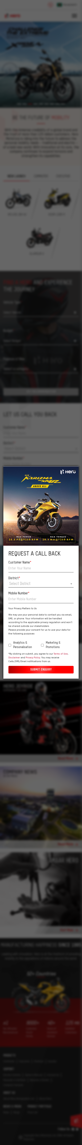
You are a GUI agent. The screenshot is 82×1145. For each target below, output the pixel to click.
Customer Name (19, 562)
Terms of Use (61, 654)
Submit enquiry (41, 669)
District (14, 578)
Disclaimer (14, 657)
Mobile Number (18, 593)
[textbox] (41, 584)
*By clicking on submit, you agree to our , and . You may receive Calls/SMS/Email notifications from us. (38, 658)
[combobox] (41, 584)
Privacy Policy (33, 657)
